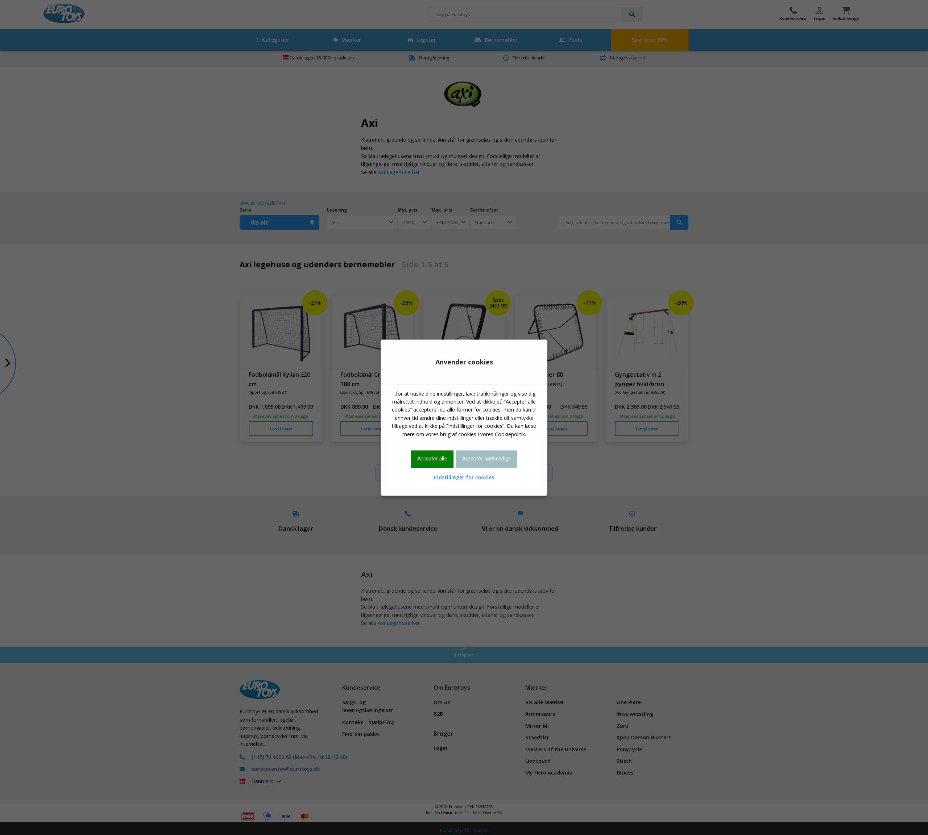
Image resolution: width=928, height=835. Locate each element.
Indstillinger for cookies (464, 477)
